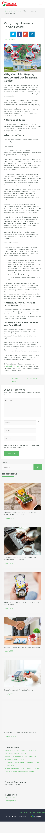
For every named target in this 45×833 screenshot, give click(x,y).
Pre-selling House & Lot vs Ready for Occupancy (22, 647)
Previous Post (14, 378)
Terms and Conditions (37, 812)
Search (4, 462)
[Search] (37, 467)
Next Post (32, 378)
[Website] (20, 439)
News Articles (16, 11)
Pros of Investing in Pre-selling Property (19, 690)
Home (7, 11)
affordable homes (12, 366)
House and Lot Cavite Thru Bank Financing (20, 733)
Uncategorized (10, 800)
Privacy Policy (23, 812)
